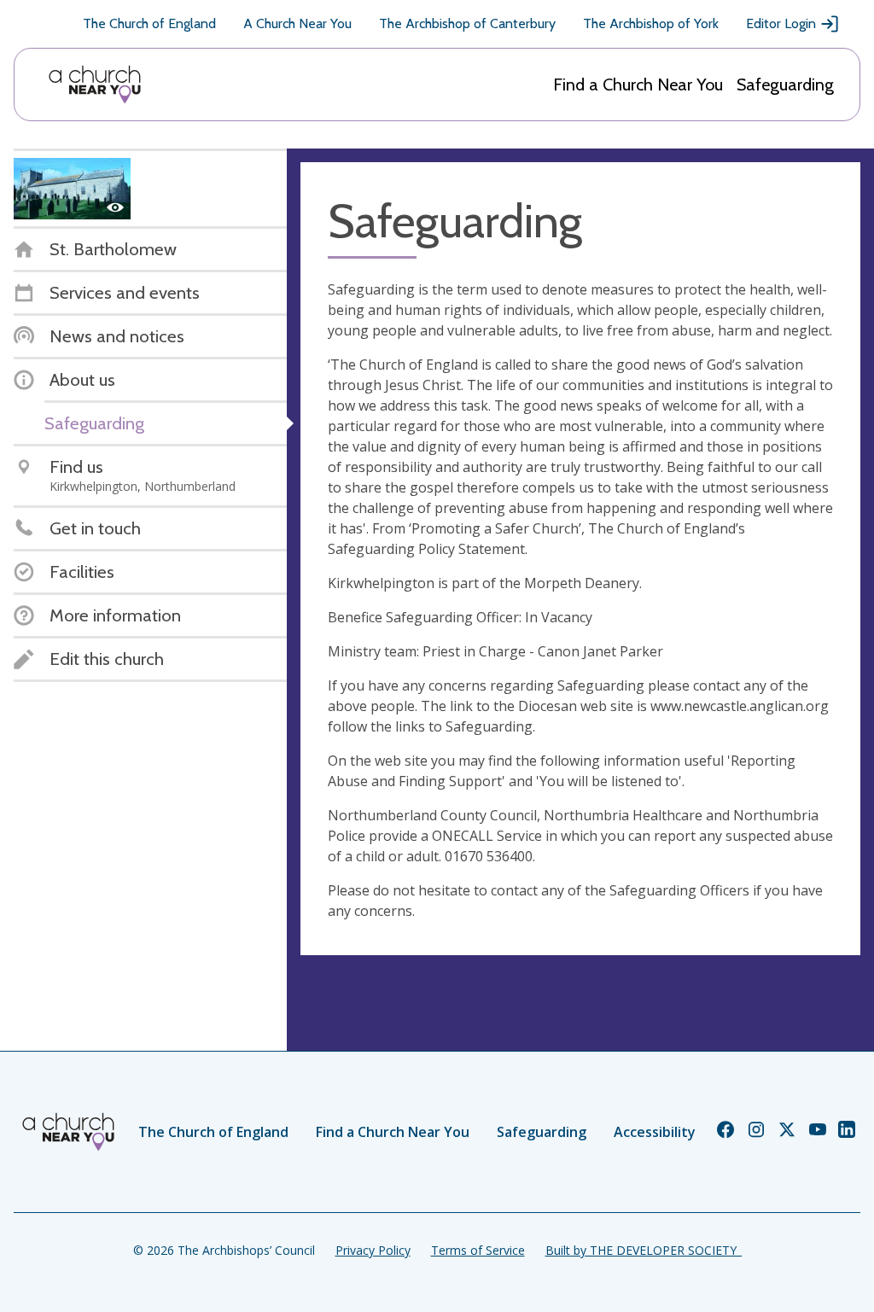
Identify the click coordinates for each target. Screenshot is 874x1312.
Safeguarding (785, 84)
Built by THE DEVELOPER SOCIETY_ (643, 1250)
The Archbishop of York (651, 23)
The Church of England (149, 23)
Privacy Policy (373, 1250)
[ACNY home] (94, 84)
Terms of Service (478, 1250)
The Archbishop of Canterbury (467, 23)
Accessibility (655, 1131)
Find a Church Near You (638, 84)
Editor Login (781, 23)
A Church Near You (297, 23)
